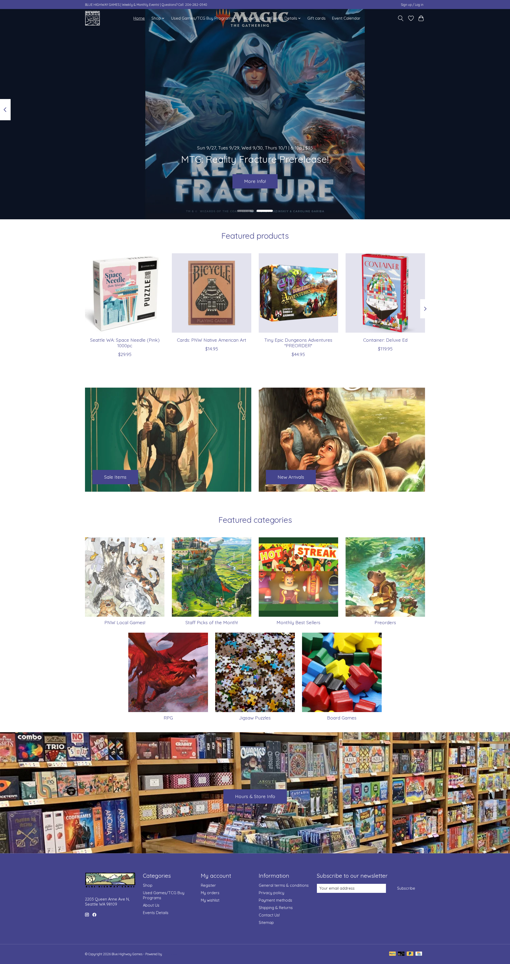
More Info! (255, 181)
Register (208, 885)
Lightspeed (170, 954)
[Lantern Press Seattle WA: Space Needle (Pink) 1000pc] (124, 293)
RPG (168, 718)
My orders (210, 892)
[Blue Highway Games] (92, 18)
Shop (147, 885)
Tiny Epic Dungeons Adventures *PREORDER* (298, 342)
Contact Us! (269, 915)
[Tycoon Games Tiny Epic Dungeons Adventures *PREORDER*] (298, 293)
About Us (151, 905)
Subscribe (406, 888)
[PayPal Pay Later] (410, 954)
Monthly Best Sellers (298, 622)
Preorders (385, 622)
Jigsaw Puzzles (255, 718)
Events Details (155, 912)
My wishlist (210, 900)
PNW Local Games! (124, 622)
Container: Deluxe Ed (385, 339)
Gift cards (316, 18)
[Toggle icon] (401, 18)
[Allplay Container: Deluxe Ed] (385, 293)
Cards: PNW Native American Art (211, 339)
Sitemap (266, 922)
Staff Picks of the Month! (211, 622)
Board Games (341, 718)
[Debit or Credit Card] (401, 954)
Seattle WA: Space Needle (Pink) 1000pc (125, 342)
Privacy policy (271, 892)
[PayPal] (392, 954)
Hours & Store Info (255, 796)
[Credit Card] (418, 954)
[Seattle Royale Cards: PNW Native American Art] (211, 293)
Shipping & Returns (276, 907)
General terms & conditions (284, 885)
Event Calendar (346, 18)
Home (139, 18)
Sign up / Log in (412, 5)
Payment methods (275, 900)
